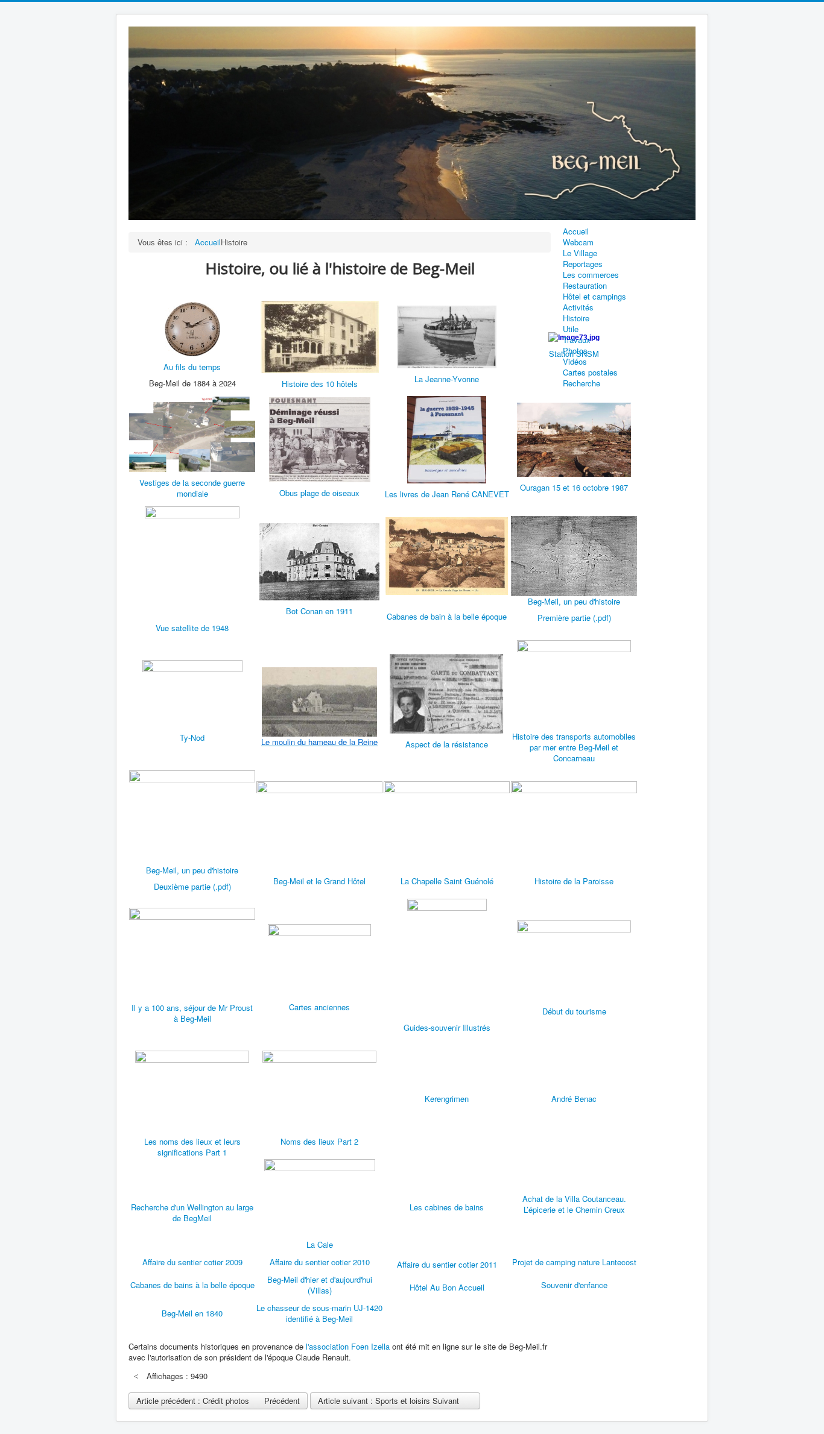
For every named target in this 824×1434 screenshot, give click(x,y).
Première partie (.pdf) (574, 617)
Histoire (576, 318)
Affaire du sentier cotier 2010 (320, 1262)
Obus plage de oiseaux (319, 492)
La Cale (319, 1244)
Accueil (576, 231)
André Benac (574, 1098)
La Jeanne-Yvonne (446, 379)
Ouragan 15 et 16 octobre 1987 (574, 487)
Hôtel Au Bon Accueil (447, 1287)
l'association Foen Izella (348, 1346)
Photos (575, 350)
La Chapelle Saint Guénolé (447, 881)
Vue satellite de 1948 (192, 628)
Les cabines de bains (447, 1207)
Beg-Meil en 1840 (192, 1313)
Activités (578, 307)
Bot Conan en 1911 (319, 611)
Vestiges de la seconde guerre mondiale (192, 488)
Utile (570, 329)
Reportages (583, 264)
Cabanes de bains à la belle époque (192, 1285)
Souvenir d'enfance (574, 1285)
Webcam (578, 242)
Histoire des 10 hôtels (320, 383)
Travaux (577, 340)
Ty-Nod (192, 737)
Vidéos (575, 361)
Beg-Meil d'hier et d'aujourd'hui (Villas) (319, 1285)
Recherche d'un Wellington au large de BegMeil (192, 1212)
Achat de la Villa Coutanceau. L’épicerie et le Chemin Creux (574, 1204)
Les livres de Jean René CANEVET (447, 494)
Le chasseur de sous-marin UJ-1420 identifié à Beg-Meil (319, 1313)
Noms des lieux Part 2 (319, 1141)
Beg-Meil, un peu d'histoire (574, 601)
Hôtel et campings (594, 296)
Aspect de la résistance (446, 744)
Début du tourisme (574, 1011)
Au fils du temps (192, 367)
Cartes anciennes (319, 1007)
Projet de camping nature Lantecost (574, 1262)
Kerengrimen (447, 1098)
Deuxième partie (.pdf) (192, 886)
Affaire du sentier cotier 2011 (447, 1264)
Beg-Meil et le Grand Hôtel (319, 881)
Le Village (580, 253)
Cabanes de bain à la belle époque (447, 616)
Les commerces (591, 274)
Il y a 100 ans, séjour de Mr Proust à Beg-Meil (192, 1013)
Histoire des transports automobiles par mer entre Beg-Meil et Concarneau (574, 747)
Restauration (585, 285)
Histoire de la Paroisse (573, 881)
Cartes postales (590, 372)
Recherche (581, 383)
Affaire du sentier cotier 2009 (192, 1262)
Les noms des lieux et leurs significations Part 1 (192, 1147)
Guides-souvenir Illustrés (447, 1027)
